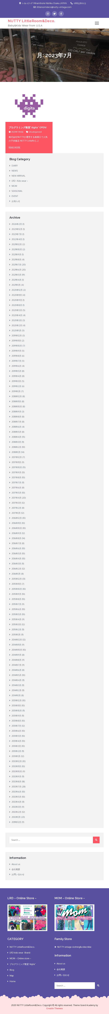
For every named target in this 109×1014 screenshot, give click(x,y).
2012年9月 (16, 776)
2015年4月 (16, 619)
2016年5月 (16, 553)
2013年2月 (16, 751)
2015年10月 (17, 589)
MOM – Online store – (20, 958)
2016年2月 (16, 568)
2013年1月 (16, 756)
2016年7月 (16, 543)
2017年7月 (16, 482)
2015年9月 (16, 594)
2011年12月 (16, 822)
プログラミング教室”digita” (23, 964)
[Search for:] (54, 840)
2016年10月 (17, 528)
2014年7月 (16, 665)
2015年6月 (16, 609)
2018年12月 (17, 396)
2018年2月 (16, 447)
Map (12, 975)
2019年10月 (17, 345)
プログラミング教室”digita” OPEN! (28, 127)
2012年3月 (16, 807)
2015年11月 (16, 584)
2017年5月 (16, 492)
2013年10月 (17, 710)
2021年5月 (16, 274)
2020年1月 (16, 330)
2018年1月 (16, 452)
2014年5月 (16, 675)
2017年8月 (16, 477)
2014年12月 (17, 639)
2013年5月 (16, 736)
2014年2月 (16, 690)
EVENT (15, 196)
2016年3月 (16, 563)
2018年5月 (16, 432)
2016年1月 (16, 573)
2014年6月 (16, 670)
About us (16, 864)
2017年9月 (16, 472)
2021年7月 (16, 264)
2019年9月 (16, 350)
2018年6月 (16, 426)
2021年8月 (16, 259)
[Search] (96, 840)
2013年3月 (16, 746)
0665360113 (80, 3)
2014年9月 (16, 655)
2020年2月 (17, 325)
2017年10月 (17, 467)
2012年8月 (16, 781)
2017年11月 (16, 462)
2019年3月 (16, 381)
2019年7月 (16, 361)
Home (13, 981)
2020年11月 (17, 295)
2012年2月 (16, 812)
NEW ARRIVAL (18, 175)
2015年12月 (17, 578)
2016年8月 (16, 538)
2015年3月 (16, 624)
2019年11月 (16, 340)
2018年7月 (16, 421)
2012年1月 (16, 817)
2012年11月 (16, 766)
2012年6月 (16, 791)
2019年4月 (16, 376)
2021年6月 (16, 269)
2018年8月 (16, 416)
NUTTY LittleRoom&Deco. (31, 21)
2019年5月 (16, 371)
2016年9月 (16, 533)
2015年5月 (16, 614)
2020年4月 (17, 315)
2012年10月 (17, 771)
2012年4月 (16, 801)
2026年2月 (17, 224)
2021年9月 (16, 254)
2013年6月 (16, 731)
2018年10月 (17, 406)
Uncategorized (35, 132)
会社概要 (16, 869)
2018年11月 (16, 401)
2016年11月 (16, 523)
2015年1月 (16, 634)
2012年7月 (16, 786)
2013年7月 (16, 725)
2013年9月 (16, 715)
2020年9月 (17, 300)
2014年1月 (16, 695)
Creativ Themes (54, 1008)
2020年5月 (17, 310)
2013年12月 (17, 700)
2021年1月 (16, 285)
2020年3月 (17, 320)
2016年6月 (16, 548)
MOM (14, 186)
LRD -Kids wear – (20, 181)
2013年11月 (16, 705)
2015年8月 (16, 599)
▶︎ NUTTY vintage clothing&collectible (72, 947)
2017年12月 (17, 457)
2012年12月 (17, 761)
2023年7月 (17, 234)
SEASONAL (17, 191)
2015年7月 (16, 604)
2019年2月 (16, 386)
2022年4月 (17, 239)
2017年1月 (16, 513)
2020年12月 (17, 290)
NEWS (15, 170)
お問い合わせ (18, 874)
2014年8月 (16, 660)
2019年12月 (17, 335)
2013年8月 (16, 720)
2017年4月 (16, 497)
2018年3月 (16, 442)
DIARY (15, 165)
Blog (12, 970)
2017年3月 (16, 502)
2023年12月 (17, 229)
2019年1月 (16, 391)
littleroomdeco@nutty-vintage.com (54, 7)
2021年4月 (16, 279)
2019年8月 (16, 355)
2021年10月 (17, 249)
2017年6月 (16, 487)
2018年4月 (16, 437)
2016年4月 (16, 558)
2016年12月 (17, 518)
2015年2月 (16, 629)
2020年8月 (17, 305)
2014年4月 (17, 680)
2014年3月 (16, 685)
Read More (14, 147)
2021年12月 (17, 244)
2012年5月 (16, 796)
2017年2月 (16, 508)
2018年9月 (16, 411)
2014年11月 (16, 644)
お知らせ (16, 201)
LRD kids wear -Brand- (20, 952)
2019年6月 (16, 366)
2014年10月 (17, 649)
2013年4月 (16, 741)
